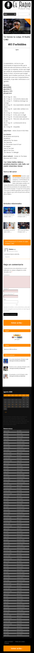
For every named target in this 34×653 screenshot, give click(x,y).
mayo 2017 (19, 526)
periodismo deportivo (10, 164)
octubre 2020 (7, 621)
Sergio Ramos (23, 423)
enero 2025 (6, 482)
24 (5, 406)
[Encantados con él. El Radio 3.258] (9, 228)
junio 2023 (6, 534)
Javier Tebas (8, 421)
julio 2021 (6, 596)
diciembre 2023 (7, 518)
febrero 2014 (20, 632)
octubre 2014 (20, 610)
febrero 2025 (7, 479)
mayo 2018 (19, 493)
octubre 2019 (20, 447)
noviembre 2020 (8, 618)
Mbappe (14, 421)
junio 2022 (6, 566)
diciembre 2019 (20, 441)
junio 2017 (19, 523)
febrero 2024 (7, 512)
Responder (7, 257)
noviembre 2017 (21, 509)
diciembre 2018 (20, 474)
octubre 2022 (7, 556)
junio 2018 (19, 490)
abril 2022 (6, 572)
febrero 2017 (20, 534)
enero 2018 (19, 504)
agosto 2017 (19, 518)
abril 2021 (6, 605)
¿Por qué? (17, 339)
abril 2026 (6, 441)
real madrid (6, 423)
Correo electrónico (8, 294)
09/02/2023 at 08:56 (13, 251)
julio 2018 (19, 488)
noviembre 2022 (8, 553)
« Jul (6, 412)
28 (20, 406)
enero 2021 (6, 613)
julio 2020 (6, 629)
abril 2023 (6, 539)
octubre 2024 (7, 490)
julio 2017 (19, 520)
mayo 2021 (6, 602)
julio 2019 (19, 455)
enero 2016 (19, 569)
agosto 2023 (6, 528)
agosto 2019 (19, 452)
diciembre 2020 (7, 615)
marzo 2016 (19, 564)
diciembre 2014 (20, 605)
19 (12, 404)
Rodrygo (18, 423)
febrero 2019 (20, 469)
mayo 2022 (6, 569)
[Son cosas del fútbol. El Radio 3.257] (24, 228)
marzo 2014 (19, 629)
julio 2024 (6, 498)
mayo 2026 (6, 439)
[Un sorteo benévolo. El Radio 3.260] (9, 213)
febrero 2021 (7, 610)
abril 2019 (19, 463)
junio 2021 (6, 599)
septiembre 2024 (8, 493)
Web (4, 299)
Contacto (6, 643)
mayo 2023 (6, 537)
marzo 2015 (19, 596)
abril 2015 (19, 594)
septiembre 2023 (8, 526)
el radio (10, 420)
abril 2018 (19, 496)
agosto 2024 (6, 496)
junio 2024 (6, 501)
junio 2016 (19, 556)
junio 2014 (19, 621)
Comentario (6, 275)
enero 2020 (19, 439)
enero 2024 (6, 515)
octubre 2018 (20, 479)
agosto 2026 (6, 431)
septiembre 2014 (21, 613)
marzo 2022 (6, 575)
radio (19, 164)
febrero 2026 (7, 447)
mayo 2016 (19, 558)
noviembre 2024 (8, 488)
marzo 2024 (6, 509)
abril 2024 (6, 507)
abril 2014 (19, 626)
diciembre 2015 (20, 572)
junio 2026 (6, 436)
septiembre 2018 (21, 482)
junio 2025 (6, 469)
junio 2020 (6, 632)
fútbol (9, 162)
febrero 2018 (20, 501)
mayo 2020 (6, 634)
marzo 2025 (6, 477)
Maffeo (14, 162)
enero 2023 (6, 547)
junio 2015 (19, 588)
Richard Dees (16, 176)
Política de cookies (20, 641)
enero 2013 (19, 634)
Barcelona (19, 416)
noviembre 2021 (8, 585)
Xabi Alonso (10, 424)
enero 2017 (19, 537)
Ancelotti (5, 416)
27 (16, 406)
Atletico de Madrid (12, 416)
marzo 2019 (19, 466)
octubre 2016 (20, 545)
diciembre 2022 (7, 550)
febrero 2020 (20, 436)
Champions (13, 418)
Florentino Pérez (16, 420)
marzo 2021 (6, 607)
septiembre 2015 (21, 580)
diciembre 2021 (7, 583)
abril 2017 (19, 528)
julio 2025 (6, 466)
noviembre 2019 (21, 444)
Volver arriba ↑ (17, 323)
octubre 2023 (7, 523)
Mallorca (20, 162)
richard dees (13, 166)
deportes (5, 420)
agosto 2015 (19, 583)
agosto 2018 (19, 485)
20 (16, 404)
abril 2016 (19, 561)
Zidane (14, 424)
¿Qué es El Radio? (8, 641)
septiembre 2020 (8, 624)
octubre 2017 (20, 512)
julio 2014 (19, 618)
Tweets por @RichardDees (10, 349)
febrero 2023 (7, 545)
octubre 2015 (20, 577)
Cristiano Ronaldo (21, 418)
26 (12, 406)
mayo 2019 (19, 460)
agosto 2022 (6, 561)
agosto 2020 (6, 626)
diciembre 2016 (20, 539)
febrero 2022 (7, 577)
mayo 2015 (19, 591)
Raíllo (24, 164)
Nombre (6, 289)
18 (9, 404)
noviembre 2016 (21, 542)
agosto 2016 (19, 550)
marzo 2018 (19, 498)
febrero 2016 (20, 566)
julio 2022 (6, 564)
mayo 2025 (6, 471)
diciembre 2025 (7, 452)
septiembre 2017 (21, 515)
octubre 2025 (7, 458)
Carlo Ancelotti (7, 418)
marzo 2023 (6, 542)
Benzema (24, 416)
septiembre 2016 (21, 547)
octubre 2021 (7, 588)
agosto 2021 (6, 594)
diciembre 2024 (7, 485)
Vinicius (20, 166)
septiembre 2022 (8, 558)
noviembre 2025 (8, 455)
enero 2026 (6, 450)
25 (9, 406)
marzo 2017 (19, 531)
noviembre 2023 (8, 520)
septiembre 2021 (8, 591)
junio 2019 (19, 458)
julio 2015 (19, 585)
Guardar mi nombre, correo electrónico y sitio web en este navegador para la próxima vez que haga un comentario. (16, 309)
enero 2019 (19, 471)
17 (5, 404)
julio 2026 (6, 433)
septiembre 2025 (8, 460)
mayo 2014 (19, 624)
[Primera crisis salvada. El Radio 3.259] (24, 213)
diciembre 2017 (20, 507)
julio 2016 (19, 553)
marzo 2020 (19, 433)
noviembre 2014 (21, 607)
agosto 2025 (6, 463)
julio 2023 (6, 531)
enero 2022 (6, 580)
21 (20, 404)
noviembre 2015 (21, 575)
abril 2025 (6, 474)
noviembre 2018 (21, 477)
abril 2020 (19, 431)
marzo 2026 (6, 444)
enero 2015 (19, 602)
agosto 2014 (19, 615)
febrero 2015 (20, 599)
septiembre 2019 (21, 450)
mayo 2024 (6, 504)
